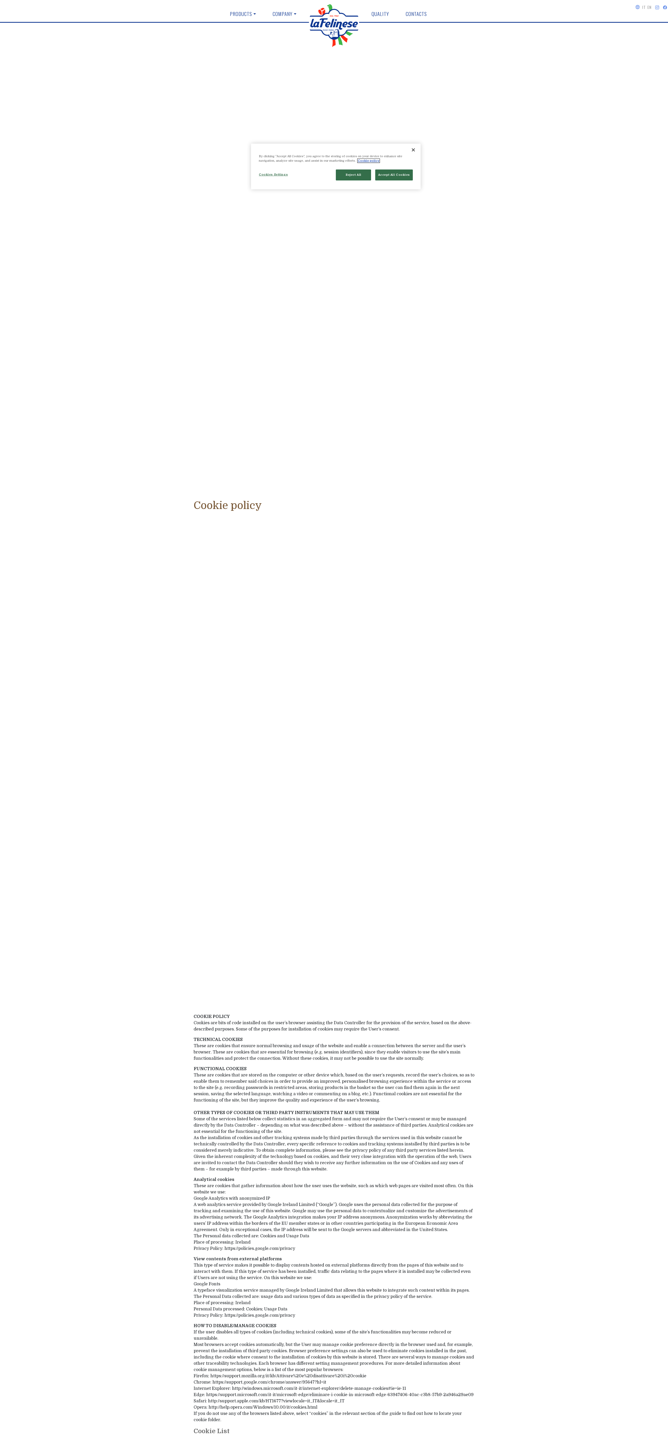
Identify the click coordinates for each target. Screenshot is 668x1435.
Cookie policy (368, 160)
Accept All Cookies (394, 175)
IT (644, 7)
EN (649, 7)
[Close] (413, 150)
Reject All (353, 175)
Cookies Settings (273, 174)
